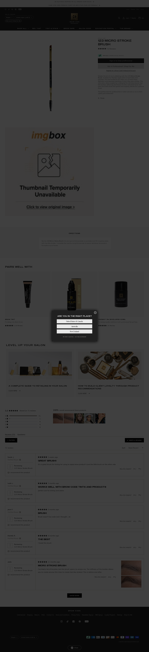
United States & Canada (74, 321)
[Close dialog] (95, 313)
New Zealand (74, 331)
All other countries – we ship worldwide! (74, 337)
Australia (74, 326)
